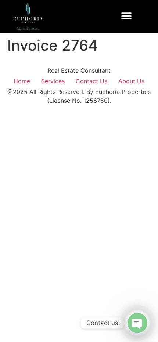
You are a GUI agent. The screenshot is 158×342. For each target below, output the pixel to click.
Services (53, 81)
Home (22, 81)
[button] (126, 16)
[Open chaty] (137, 323)
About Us (131, 81)
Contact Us (91, 81)
